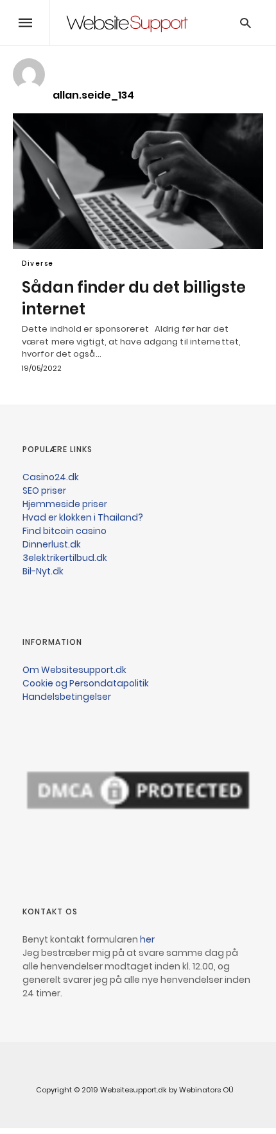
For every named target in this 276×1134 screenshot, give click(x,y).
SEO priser (44, 490)
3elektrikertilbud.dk (64, 557)
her (147, 939)
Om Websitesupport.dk (74, 669)
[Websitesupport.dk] (127, 22)
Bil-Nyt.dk (43, 571)
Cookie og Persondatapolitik (85, 683)
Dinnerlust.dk (51, 544)
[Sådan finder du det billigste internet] (138, 181)
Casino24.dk (50, 477)
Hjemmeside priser (64, 504)
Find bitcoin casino (64, 530)
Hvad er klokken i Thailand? (82, 517)
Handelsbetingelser (66, 696)
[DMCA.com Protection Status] (138, 863)
